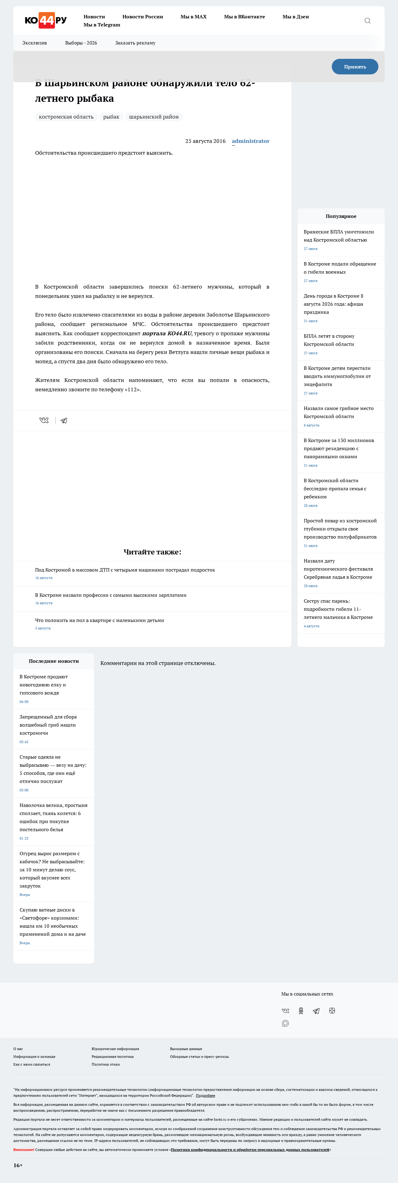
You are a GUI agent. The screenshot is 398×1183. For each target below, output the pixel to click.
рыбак (111, 116)
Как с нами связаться (31, 1064)
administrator (251, 140)
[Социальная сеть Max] (285, 1023)
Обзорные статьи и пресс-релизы (199, 1056)
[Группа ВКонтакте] (285, 1011)
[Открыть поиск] (367, 20)
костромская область (66, 116)
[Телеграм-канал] (316, 1011)
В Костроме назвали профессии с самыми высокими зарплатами (111, 598)
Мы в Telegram (102, 24)
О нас (18, 1048)
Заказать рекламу (135, 43)
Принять (355, 67)
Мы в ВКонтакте (244, 16)
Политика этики (106, 1064)
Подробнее (205, 1095)
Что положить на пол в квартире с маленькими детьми (99, 623)
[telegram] (66, 420)
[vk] (44, 420)
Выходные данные (186, 1048)
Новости (94, 16)
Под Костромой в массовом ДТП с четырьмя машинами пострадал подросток (125, 573)
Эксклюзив (34, 43)
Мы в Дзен (296, 16)
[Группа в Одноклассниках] (301, 1011)
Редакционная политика (113, 1056)
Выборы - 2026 (81, 43)
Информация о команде (34, 1056)
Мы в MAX (194, 16)
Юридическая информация (115, 1048)
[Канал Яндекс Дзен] (332, 1011)
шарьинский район (154, 116)
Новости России (143, 16)
